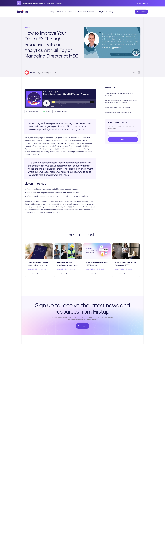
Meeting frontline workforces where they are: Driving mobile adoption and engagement (121, 101)
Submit (123, 139)
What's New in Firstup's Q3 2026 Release (117, 107)
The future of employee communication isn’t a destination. (119, 94)
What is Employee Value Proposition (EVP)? (118, 112)
